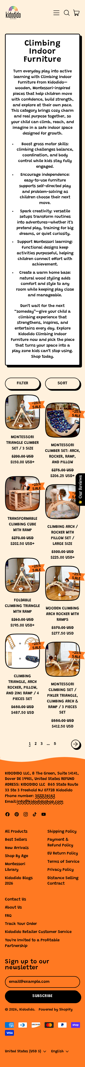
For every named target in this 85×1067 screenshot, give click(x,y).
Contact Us (15, 900)
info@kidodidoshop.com (40, 802)
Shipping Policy (61, 832)
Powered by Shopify (55, 1009)
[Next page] (75, 744)
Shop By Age (16, 856)
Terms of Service (63, 862)
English (57, 1051)
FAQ (8, 916)
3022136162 (45, 796)
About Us (13, 908)
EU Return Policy (62, 854)
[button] (66, 12)
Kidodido (26, 1009)
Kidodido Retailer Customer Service (38, 932)
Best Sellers (16, 840)
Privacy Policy (60, 870)
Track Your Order (21, 924)
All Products (16, 832)
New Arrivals (17, 848)
